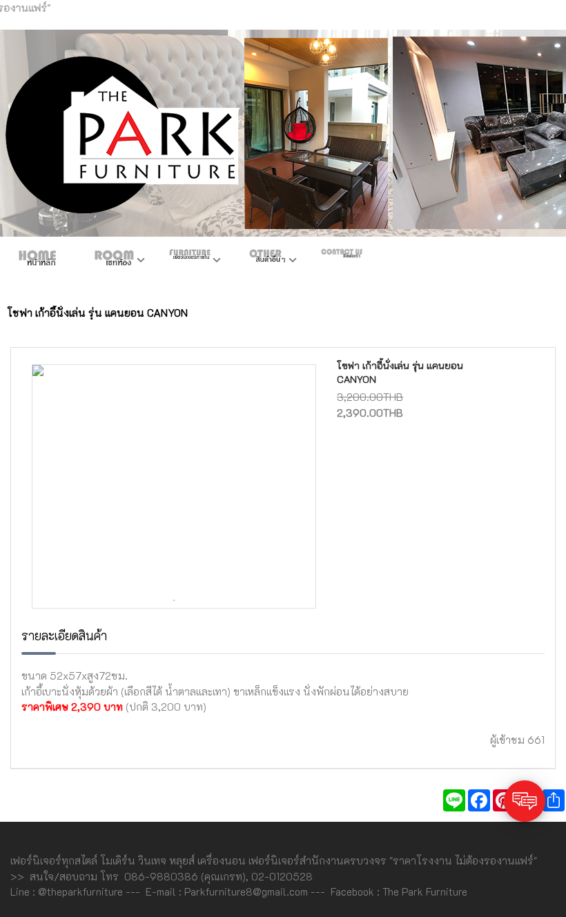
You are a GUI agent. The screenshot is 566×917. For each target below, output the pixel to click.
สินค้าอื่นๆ (265, 261)
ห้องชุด (114, 261)
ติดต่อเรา (341, 261)
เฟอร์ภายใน (190, 261)
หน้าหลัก (38, 261)
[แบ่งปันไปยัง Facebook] (479, 800)
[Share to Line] (454, 800)
